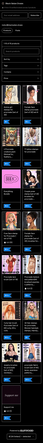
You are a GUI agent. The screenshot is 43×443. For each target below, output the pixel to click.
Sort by (7, 59)
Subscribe (35, 15)
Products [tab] (7, 30)
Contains (7, 72)
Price (6, 78)
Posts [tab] (17, 30)
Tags (6, 65)
